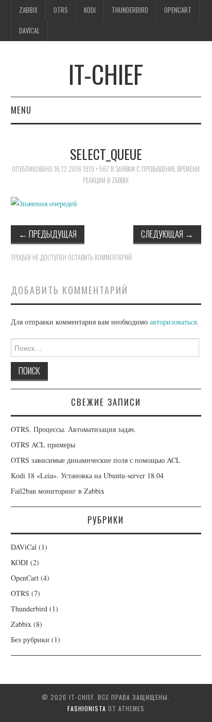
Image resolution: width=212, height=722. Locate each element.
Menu (21, 109)
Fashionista (86, 708)
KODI (90, 10)
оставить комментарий (100, 257)
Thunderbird (130, 10)
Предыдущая (48, 233)
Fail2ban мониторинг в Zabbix (57, 491)
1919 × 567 (96, 169)
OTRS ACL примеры (43, 444)
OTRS (61, 10)
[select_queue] (44, 202)
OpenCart (177, 10)
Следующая (167, 233)
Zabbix (28, 10)
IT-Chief (105, 74)
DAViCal (29, 30)
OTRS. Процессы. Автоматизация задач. (73, 429)
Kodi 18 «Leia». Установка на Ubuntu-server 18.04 (87, 475)
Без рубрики (30, 639)
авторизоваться (173, 322)
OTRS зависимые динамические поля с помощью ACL (96, 460)
